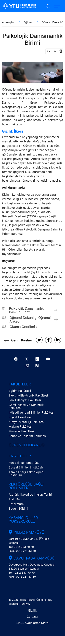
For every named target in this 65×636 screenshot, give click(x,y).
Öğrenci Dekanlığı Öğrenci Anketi (30, 319)
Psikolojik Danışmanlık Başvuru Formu (26, 310)
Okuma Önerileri (22, 327)
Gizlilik (32, 610)
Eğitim (28, 22)
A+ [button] (48, 51)
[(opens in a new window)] (39, 340)
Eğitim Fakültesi (20, 390)
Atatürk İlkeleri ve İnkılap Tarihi (30, 494)
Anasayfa (8, 22)
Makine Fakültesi (20, 426)
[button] (59, 51)
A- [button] (54, 51)
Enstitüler (20, 456)
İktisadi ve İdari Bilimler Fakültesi (31, 412)
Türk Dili (14, 499)
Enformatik (16, 504)
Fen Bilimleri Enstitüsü (24, 462)
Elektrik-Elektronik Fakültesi (28, 395)
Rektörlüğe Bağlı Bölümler (26, 486)
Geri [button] (14, 340)
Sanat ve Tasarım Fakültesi (27, 436)
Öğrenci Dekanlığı (53, 22)
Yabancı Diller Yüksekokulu (23, 519)
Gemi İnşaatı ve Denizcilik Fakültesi (26, 406)
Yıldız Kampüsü (29, 532)
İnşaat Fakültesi (20, 417)
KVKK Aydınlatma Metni (32, 623)
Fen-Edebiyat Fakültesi (25, 400)
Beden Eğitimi (18, 508)
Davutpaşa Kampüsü (34, 558)
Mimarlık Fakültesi (21, 431)
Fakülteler (20, 384)
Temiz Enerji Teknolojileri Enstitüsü (26, 473)
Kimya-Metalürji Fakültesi (26, 422)
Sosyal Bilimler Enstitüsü (26, 467)
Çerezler (32, 616)
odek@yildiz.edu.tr (37, 272)
